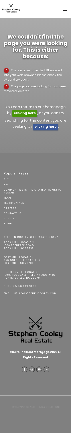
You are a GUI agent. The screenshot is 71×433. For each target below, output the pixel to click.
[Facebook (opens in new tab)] (24, 369)
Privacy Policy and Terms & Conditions (35, 407)
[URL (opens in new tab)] (46, 369)
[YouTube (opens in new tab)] (39, 369)
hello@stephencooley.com (35, 293)
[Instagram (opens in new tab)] (32, 369)
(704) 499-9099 (26, 286)
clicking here (25, 113)
